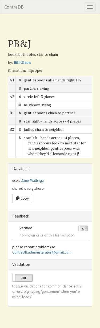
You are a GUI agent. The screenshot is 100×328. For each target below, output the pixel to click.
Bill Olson (22, 62)
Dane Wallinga (32, 180)
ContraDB (14, 7)
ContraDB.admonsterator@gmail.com (41, 252)
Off (84, 229)
